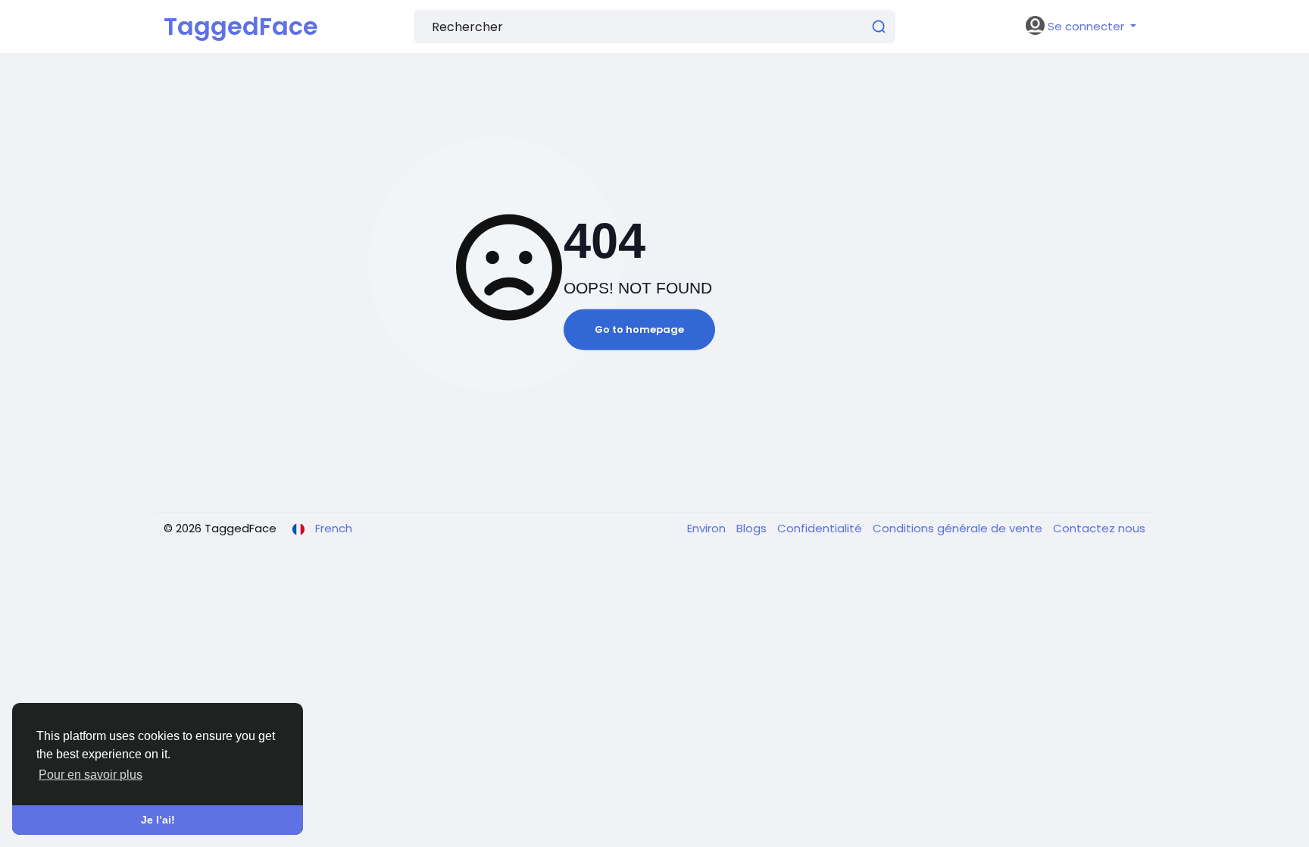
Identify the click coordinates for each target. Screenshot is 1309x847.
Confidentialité (821, 528)
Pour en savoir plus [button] (90, 774)
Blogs (753, 528)
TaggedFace (241, 26)
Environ (708, 528)
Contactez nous (1099, 528)
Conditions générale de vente (959, 528)
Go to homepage (639, 329)
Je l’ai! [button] (158, 820)
